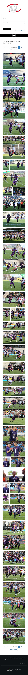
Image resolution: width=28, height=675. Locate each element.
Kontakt (5, 659)
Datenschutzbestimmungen (15, 658)
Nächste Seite (13, 50)
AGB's (23, 658)
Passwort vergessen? (20, 30)
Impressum (6, 658)
